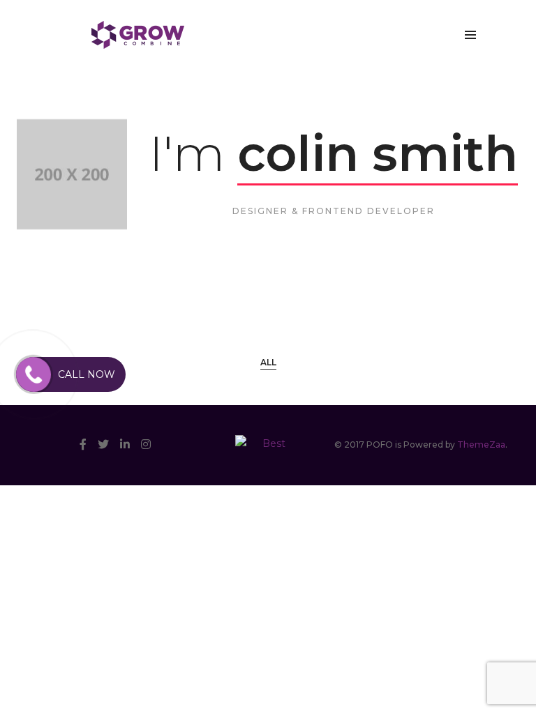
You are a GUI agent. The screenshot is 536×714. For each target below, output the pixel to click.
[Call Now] (33, 374)
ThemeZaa (481, 444)
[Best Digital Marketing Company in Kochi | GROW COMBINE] (138, 34)
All (268, 362)
